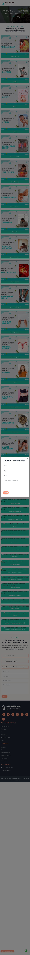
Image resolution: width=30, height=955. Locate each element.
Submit (6, 492)
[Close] (28, 459)
